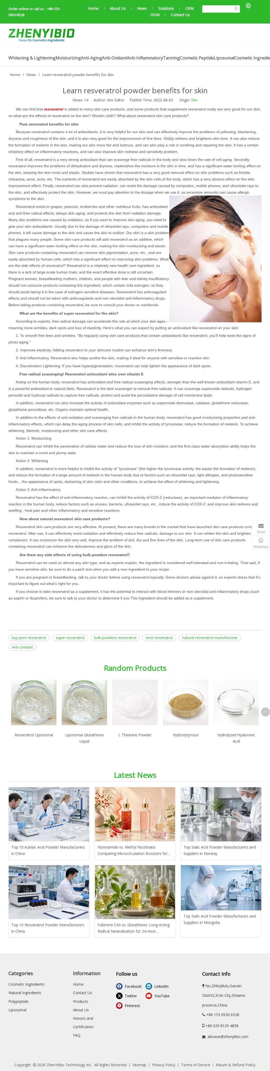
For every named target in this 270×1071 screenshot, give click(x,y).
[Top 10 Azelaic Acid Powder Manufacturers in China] (49, 814)
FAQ (76, 1035)
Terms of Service (195, 1064)
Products (80, 1001)
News (142, 8)
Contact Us (180, 14)
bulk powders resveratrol (115, 637)
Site (194, 100)
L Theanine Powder (135, 734)
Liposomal (17, 1009)
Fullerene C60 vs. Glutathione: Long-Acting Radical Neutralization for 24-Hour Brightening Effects (134, 928)
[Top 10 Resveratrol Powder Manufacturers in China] (49, 892)
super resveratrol (70, 637)
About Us (118, 8)
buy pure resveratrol (29, 637)
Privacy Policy (163, 1064)
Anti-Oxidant (22, 647)
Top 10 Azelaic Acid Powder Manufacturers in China (48, 850)
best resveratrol (159, 637)
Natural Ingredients (24, 992)
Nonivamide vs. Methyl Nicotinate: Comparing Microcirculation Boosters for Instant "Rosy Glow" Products (132, 851)
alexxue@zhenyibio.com (228, 1036)
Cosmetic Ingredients (26, 984)
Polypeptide (18, 1001)
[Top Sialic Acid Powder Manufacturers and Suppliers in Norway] (221, 814)
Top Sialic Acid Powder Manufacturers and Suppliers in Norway (220, 850)
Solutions (166, 8)
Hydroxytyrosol (186, 734)
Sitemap (139, 1064)
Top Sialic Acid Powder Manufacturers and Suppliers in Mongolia (220, 919)
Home (93, 8)
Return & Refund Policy (235, 1064)
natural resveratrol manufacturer (210, 637)
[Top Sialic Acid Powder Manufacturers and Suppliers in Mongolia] (221, 888)
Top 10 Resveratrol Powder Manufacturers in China (47, 928)
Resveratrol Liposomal (34, 734)
